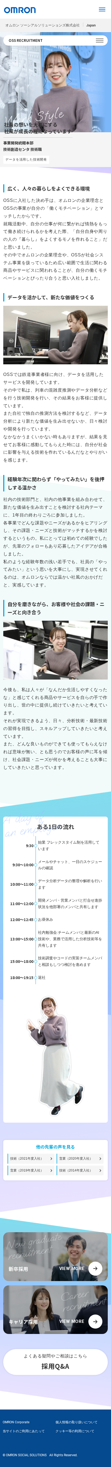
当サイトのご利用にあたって (24, 1431)
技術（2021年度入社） (27, 1158)
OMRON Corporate (16, 1422)
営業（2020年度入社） (76, 1158)
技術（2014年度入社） (76, 1170)
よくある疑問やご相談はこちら (55, 1362)
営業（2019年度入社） (27, 1170)
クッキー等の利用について (75, 1431)
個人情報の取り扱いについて (77, 1422)
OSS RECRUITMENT (26, 40)
